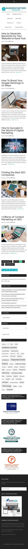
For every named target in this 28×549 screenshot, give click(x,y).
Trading (15, 386)
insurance (10, 367)
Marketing (5, 373)
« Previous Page (5, 261)
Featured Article (18, 360)
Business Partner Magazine (14, 9)
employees (5, 360)
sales (3, 379)
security (8, 379)
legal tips (15, 369)
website (3, 389)
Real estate (22, 376)
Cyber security (12, 353)
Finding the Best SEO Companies (13, 173)
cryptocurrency (14, 351)
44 (14, 261)
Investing (16, 367)
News (3, 376)
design (22, 353)
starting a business (14, 382)
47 (23, 261)
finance (5, 364)
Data (18, 353)
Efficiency (19, 356)
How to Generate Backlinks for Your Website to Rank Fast (13, 36)
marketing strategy (16, 373)
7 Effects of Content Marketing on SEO (12, 218)
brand (16, 344)
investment (22, 367)
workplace (10, 389)
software (5, 382)
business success (9, 347)
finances (11, 364)
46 (20, 261)
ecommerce (12, 356)
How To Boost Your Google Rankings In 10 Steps (12, 83)
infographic (4, 367)
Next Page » (11, 264)
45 (17, 261)
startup (22, 382)
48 (2, 264)
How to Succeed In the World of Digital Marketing (12, 130)
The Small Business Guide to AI (8, 303)
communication (5, 351)
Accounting (4, 344)
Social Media (18, 379)
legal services (8, 369)
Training (20, 386)
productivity (9, 376)
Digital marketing (5, 356)
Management (22, 369)
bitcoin (11, 344)
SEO (13, 379)
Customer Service (5, 353)
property (16, 376)
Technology (6, 386)
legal (3, 369)
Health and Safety (20, 364)
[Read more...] (19, 72)
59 (6, 264)
